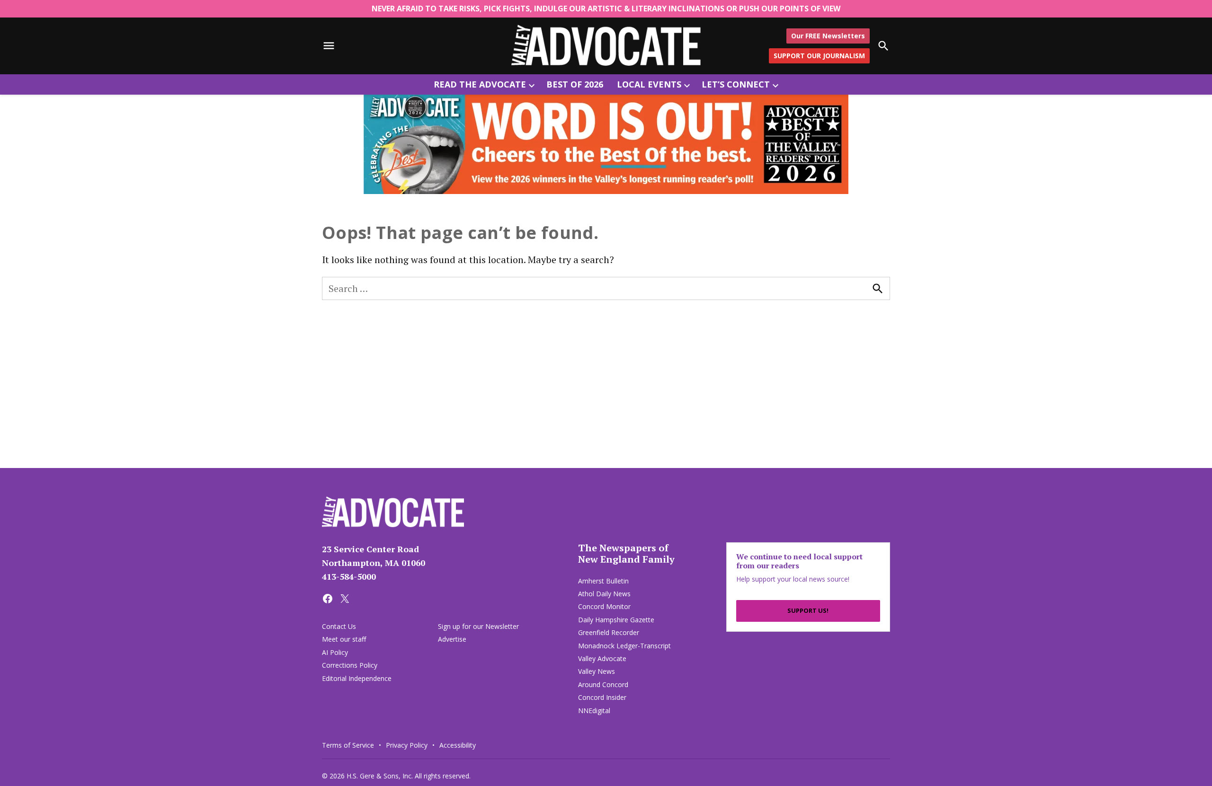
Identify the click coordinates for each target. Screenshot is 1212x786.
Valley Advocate (602, 658)
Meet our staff (344, 639)
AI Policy (335, 652)
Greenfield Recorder (608, 632)
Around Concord (603, 684)
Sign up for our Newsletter (478, 626)
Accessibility (457, 745)
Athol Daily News (604, 593)
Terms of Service (348, 745)
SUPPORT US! (808, 610)
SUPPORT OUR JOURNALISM (819, 55)
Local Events (649, 84)
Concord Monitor (604, 606)
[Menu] (329, 46)
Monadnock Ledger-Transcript (624, 645)
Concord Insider (602, 697)
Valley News (596, 671)
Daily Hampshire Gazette (616, 619)
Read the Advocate (480, 84)
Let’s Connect (736, 84)
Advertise (452, 639)
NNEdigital (594, 710)
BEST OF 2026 (574, 84)
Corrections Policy (349, 665)
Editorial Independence (357, 678)
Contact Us (339, 626)
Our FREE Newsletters (828, 35)
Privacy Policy (407, 745)
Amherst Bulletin (603, 580)
